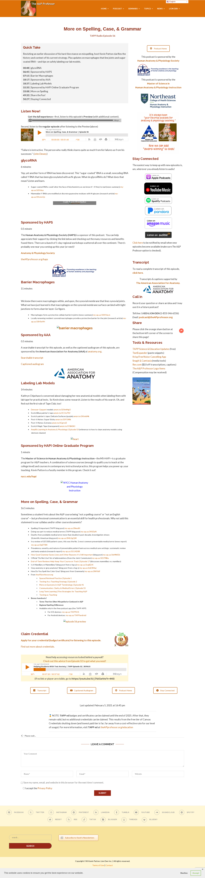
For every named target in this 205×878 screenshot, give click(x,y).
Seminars (133, 9)
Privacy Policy (45, 788)
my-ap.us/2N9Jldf (92, 571)
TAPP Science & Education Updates (150, 348)
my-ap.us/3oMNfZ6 (111, 554)
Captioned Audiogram (83, 690)
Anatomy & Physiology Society (38, 253)
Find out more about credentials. (38, 646)
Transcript (41, 690)
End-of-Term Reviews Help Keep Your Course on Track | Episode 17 (60, 561)
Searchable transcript (32, 357)
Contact (109, 865)
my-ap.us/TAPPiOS (70, 612)
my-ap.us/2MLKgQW (67, 538)
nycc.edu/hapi (28, 476)
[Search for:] (30, 839)
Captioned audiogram (32, 364)
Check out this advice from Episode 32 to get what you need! (74, 661)
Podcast (117, 9)
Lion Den (173, 9)
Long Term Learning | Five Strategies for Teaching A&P (63, 591)
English (172, 2)
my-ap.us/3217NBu (100, 558)
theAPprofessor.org (44, 574)
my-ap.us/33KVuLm (101, 315)
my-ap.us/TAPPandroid (76, 615)
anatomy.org (95, 351)
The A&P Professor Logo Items (148, 368)
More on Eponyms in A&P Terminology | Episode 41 (61, 585)
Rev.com (136, 364)
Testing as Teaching (48, 595)
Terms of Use (98, 865)
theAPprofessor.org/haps (34, 259)
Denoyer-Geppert (39, 409)
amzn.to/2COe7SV (62, 413)
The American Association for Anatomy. (158, 282)
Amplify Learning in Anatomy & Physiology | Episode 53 (55, 429)
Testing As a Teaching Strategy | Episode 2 (58, 581)
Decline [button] (184, 873)
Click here (137, 242)
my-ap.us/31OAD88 (71, 551)
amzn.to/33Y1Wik (63, 419)
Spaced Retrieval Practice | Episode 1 (55, 578)
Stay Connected (167, 690)
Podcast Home (160, 48)
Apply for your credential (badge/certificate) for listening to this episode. (61, 640)
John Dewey (40, 153)
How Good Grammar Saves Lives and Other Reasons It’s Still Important (62, 554)
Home (104, 9)
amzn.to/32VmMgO (62, 409)
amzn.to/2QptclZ (59, 423)
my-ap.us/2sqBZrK (85, 565)
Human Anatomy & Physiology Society (158, 60)
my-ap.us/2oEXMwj (88, 568)
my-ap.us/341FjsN (89, 531)
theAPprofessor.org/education (117, 727)
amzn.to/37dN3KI (67, 426)
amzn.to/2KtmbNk (81, 416)
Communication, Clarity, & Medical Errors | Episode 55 (62, 588)
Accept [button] (195, 873)
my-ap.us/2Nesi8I (72, 528)
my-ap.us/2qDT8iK (39, 545)
